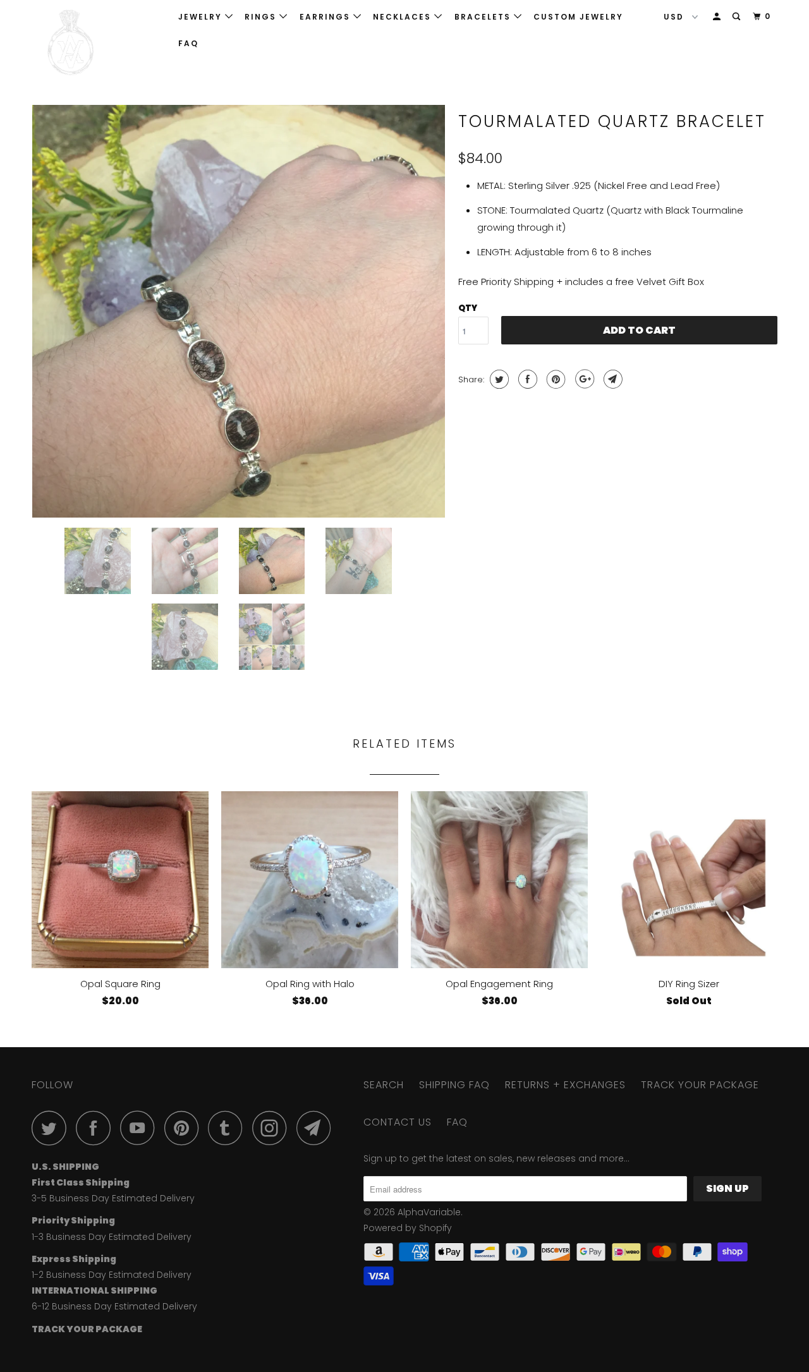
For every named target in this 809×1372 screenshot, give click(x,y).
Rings (262, 16)
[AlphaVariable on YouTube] (141, 1127)
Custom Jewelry (578, 16)
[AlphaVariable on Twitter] (52, 1127)
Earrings (326, 16)
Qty (467, 308)
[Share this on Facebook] (526, 379)
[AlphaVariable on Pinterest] (184, 1127)
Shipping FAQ (454, 1085)
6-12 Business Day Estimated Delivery (114, 1306)
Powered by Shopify (407, 1228)
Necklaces (403, 16)
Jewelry (201, 16)
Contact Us (397, 1122)
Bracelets (484, 16)
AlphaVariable (429, 1212)
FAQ (188, 43)
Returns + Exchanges (565, 1085)
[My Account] (718, 16)
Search (383, 1085)
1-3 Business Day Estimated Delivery (112, 1236)
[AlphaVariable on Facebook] (97, 1127)
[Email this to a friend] (611, 379)
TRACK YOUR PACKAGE (700, 1085)
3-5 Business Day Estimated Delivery (113, 1198)
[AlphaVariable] (96, 42)
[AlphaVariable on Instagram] (273, 1127)
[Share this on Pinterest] (555, 379)
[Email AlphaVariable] (317, 1127)
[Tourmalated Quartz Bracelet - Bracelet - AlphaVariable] (239, 311)
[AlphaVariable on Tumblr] (229, 1127)
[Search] (737, 16)
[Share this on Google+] (583, 379)
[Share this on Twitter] (498, 379)
